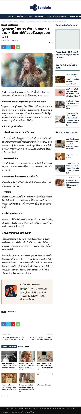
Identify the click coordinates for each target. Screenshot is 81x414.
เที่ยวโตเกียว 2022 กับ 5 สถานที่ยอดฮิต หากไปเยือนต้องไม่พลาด (41, 338)
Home (3, 22)
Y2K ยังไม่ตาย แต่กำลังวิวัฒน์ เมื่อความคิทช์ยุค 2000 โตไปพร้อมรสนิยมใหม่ (45, 366)
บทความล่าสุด (70, 408)
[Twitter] (8, 47)
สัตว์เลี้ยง (28, 16)
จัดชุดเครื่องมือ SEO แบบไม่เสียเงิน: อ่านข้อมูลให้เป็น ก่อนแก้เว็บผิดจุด (67, 55)
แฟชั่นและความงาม (19, 22)
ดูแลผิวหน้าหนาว (12, 311)
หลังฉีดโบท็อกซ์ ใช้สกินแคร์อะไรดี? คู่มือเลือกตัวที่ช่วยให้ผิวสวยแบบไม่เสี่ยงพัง (26, 366)
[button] (77, 16)
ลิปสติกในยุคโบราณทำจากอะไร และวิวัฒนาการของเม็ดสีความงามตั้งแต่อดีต (9, 387)
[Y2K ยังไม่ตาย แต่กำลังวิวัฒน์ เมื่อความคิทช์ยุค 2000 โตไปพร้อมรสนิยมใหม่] (45, 356)
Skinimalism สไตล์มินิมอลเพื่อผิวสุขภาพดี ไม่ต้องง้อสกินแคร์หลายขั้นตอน (26, 388)
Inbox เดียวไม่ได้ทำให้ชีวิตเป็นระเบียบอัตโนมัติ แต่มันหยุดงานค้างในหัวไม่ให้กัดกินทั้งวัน (73, 119)
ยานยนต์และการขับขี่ (59, 408)
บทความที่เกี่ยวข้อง (9, 347)
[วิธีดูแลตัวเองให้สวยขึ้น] (45, 378)
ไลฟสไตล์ (19, 16)
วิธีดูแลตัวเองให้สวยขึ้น (44, 385)
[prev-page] (2, 396)
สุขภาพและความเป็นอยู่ (43, 16)
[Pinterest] (13, 47)
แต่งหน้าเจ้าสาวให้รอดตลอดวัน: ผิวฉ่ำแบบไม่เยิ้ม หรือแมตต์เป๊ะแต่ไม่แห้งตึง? (9, 366)
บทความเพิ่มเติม (23, 347)
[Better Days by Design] (40, 7)
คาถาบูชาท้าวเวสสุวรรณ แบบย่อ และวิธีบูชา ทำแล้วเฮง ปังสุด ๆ (12, 338)
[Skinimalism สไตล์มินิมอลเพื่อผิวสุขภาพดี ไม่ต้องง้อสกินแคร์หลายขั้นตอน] (27, 378)
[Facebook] (3, 47)
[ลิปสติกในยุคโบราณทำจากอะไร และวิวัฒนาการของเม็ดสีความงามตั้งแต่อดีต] (9, 378)
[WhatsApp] (18, 47)
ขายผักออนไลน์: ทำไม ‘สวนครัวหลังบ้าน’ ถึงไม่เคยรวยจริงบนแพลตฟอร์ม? (72, 79)
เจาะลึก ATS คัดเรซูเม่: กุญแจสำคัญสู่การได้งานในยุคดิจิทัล (72, 104)
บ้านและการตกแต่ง (59, 16)
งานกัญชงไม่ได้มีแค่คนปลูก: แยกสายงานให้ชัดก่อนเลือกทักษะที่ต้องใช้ (73, 92)
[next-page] (6, 396)
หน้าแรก (10, 16)
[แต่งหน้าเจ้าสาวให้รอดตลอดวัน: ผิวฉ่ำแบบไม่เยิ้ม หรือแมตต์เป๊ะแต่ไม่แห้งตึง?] (9, 356)
